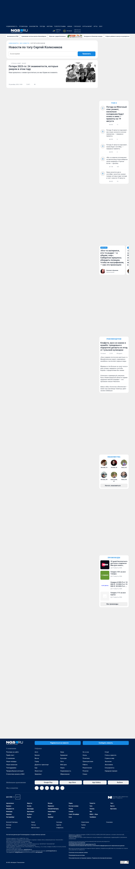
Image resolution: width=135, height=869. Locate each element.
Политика (86, 758)
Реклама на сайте (12, 752)
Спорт (107, 752)
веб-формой (39, 852)
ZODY (100, 26)
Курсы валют (87, 26)
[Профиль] (127, 31)
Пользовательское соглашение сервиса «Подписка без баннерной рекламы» (90, 858)
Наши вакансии (11, 765)
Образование (65, 774)
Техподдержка (11, 768)
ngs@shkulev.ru (28, 849)
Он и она (86, 752)
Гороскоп (77, 26)
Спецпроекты (109, 768)
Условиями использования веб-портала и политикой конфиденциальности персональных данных (96, 845)
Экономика (109, 765)
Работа (85, 765)
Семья (85, 774)
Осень (85, 755)
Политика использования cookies (78, 852)
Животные (38, 771)
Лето (62, 761)
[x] (57, 788)
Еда (36, 768)
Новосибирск (14, 43)
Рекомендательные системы (77, 855)
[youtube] (62, 788)
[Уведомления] (122, 31)
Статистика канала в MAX (15, 774)
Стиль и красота (110, 755)
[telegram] (37, 788)
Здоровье (38, 774)
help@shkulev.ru (19, 852)
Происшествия (88, 761)
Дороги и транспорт (42, 765)
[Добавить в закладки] (94, 84)
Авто (36, 752)
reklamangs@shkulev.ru (75, 836)
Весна (37, 758)
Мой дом (63, 765)
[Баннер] (74, 36)
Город (37, 761)
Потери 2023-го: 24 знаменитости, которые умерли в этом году (33, 67)
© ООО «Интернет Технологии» (15, 862)
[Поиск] (118, 31)
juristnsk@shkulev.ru (51, 851)
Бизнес (37, 755)
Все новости (24, 43)
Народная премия (111, 771)
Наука (62, 768)
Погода (42, 26)
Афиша (69, 26)
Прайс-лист (10, 755)
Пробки (68, 31)
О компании (10, 758)
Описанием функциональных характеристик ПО (82, 844)
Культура (63, 758)
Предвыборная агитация (15, 771)
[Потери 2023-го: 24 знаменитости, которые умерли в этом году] (80, 72)
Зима (62, 752)
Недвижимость (11, 26)
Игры (95, 26)
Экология (108, 761)
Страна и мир (109, 758)
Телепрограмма (60, 26)
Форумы (50, 26)
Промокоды (23, 26)
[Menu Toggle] (7, 31)
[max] (52, 788)
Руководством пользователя (77, 843)
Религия (85, 771)
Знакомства (33, 26)
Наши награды (11, 761)
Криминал (64, 755)
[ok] (47, 788)
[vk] (42, 788)
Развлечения (87, 768)
